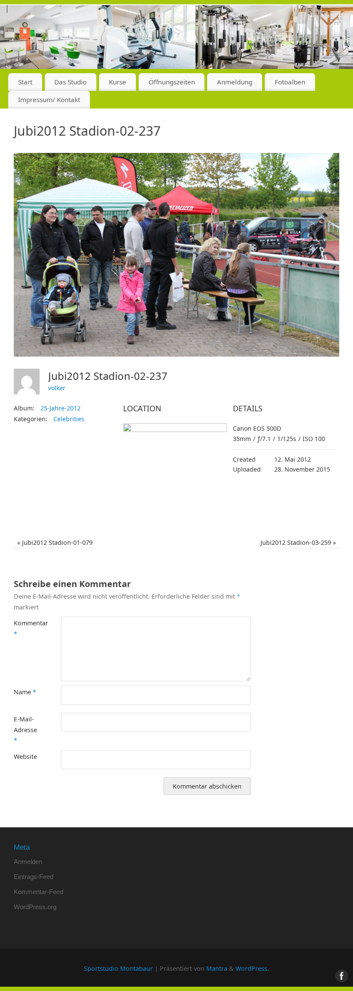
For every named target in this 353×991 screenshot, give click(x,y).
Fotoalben (290, 82)
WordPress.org (35, 906)
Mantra (216, 968)
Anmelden (28, 861)
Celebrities (68, 419)
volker (56, 388)
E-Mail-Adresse (25, 729)
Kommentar (25, 628)
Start (25, 82)
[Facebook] (340, 19)
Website (25, 756)
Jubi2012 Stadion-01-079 (55, 542)
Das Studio (70, 82)
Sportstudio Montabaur (118, 968)
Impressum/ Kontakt (49, 99)
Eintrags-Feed (33, 876)
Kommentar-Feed (38, 891)
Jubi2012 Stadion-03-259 (298, 542)
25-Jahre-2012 (60, 408)
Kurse (117, 82)
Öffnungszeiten (172, 82)
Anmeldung (234, 82)
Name (25, 692)
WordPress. (252, 968)
